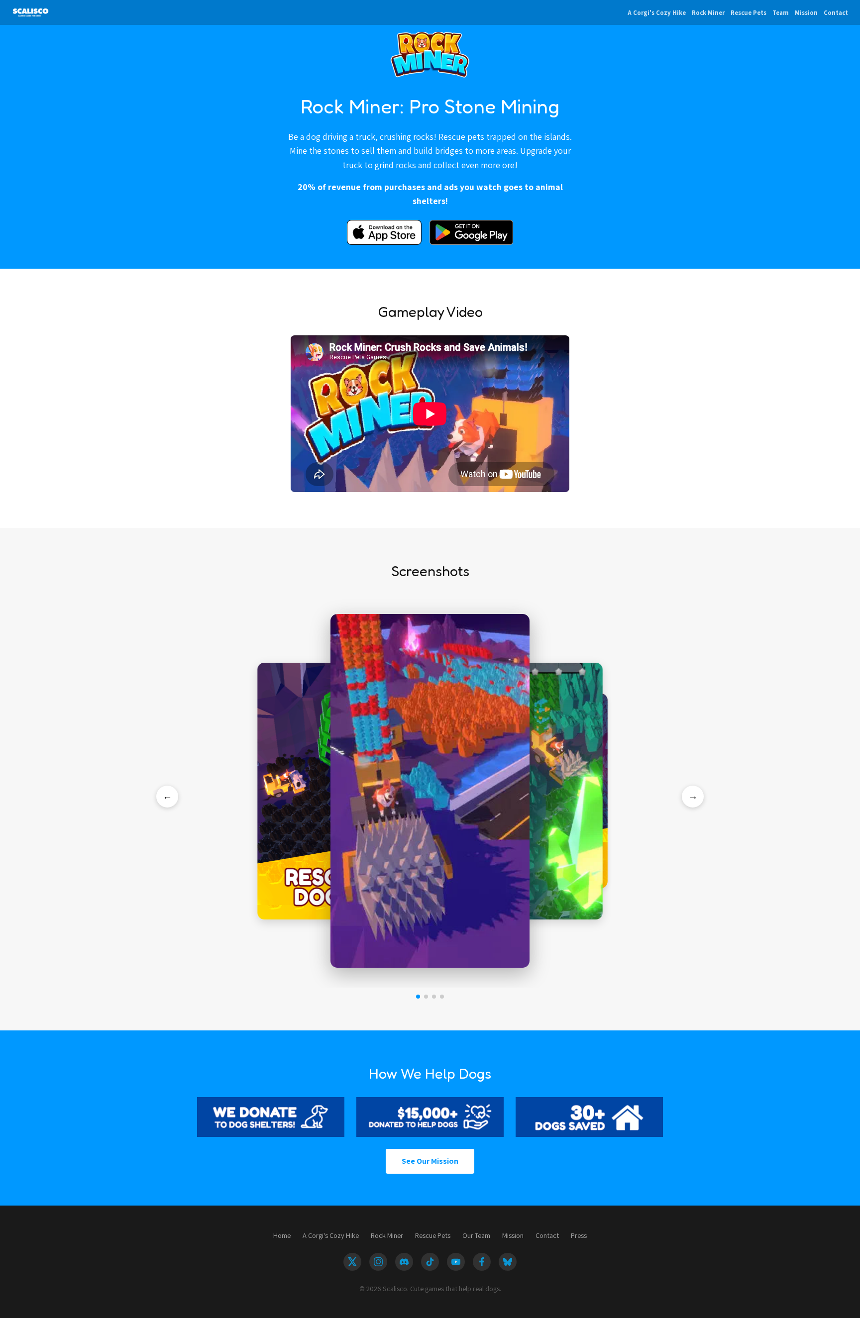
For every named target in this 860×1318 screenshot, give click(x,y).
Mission (806, 12)
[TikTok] (430, 1262)
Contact (836, 12)
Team (780, 12)
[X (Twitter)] (352, 1262)
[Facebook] (482, 1262)
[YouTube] (456, 1262)
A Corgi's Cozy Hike (657, 12)
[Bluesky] (508, 1262)
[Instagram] (378, 1262)
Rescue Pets (748, 12)
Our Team (476, 1235)
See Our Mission (430, 1161)
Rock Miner (708, 12)
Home (282, 1235)
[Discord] (404, 1262)
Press (579, 1235)
